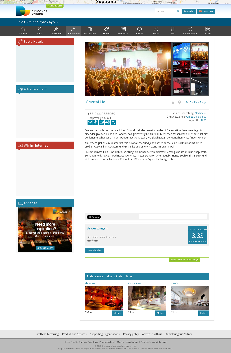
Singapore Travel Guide (88, 342)
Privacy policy (131, 334)
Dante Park (134, 283)
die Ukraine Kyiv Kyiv (37, 22)
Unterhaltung (73, 33)
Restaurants (90, 33)
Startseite (23, 33)
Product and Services (74, 334)
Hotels (106, 33)
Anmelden (189, 11)
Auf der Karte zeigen (196, 102)
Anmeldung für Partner (178, 334)
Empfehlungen (190, 33)
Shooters (90, 283)
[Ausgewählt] (174, 101)
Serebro (175, 283)
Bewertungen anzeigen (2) (184, 259)
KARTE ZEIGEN (55, 5)
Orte (39, 33)
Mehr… (117, 313)
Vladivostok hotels (107, 342)
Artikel (207, 33)
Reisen (139, 33)
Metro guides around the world (153, 342)
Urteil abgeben (94, 250)
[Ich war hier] (180, 101)
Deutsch (206, 11)
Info (173, 33)
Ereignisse (123, 33)
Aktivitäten (56, 33)
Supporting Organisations (105, 334)
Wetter (156, 33)
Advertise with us (152, 334)
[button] (91, 69)
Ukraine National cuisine (127, 342)
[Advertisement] (45, 115)
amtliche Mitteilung (47, 334)
